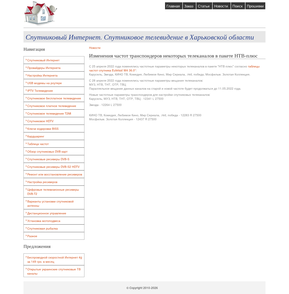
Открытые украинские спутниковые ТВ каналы (54, 271)
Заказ (189, 5)
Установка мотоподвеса (43, 221)
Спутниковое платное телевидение (51, 106)
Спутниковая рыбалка (42, 228)
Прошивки (255, 5)
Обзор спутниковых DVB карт (47, 151)
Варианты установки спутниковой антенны (50, 203)
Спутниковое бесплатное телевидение (54, 98)
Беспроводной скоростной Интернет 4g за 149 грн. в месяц (54, 259)
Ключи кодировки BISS (43, 128)
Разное (32, 236)
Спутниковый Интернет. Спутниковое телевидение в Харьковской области (140, 36)
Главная (174, 5)
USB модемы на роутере (44, 83)
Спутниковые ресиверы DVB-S (48, 159)
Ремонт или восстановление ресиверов (54, 174)
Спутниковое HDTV (40, 121)
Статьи (204, 5)
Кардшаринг (35, 136)
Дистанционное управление (46, 213)
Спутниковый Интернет (43, 60)
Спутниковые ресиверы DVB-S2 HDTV (53, 166)
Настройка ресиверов (42, 182)
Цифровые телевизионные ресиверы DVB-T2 (53, 191)
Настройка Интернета (42, 75)
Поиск (238, 5)
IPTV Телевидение (40, 90)
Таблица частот (38, 144)
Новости (221, 5)
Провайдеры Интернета (44, 68)
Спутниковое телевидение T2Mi (49, 113)
